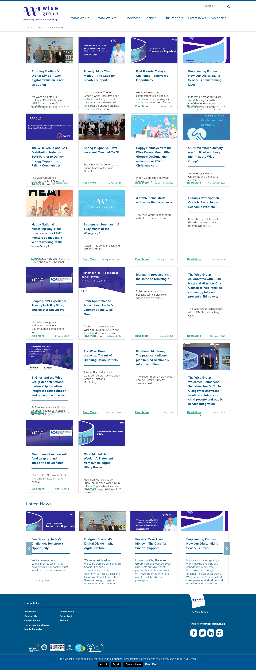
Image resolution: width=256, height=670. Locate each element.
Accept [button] (103, 664)
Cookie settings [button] (133, 664)
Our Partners (173, 18)
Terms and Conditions (36, 625)
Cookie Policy (32, 620)
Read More (37, 106)
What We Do (80, 18)
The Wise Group (34, 27)
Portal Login (66, 616)
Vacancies (209, 6)
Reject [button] (116, 664)
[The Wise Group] (41, 13)
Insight (151, 18)
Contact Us (30, 616)
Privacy (64, 620)
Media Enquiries (33, 629)
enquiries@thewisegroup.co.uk (207, 623)
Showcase (133, 18)
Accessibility (67, 611)
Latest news (197, 18)
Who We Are (107, 18)
